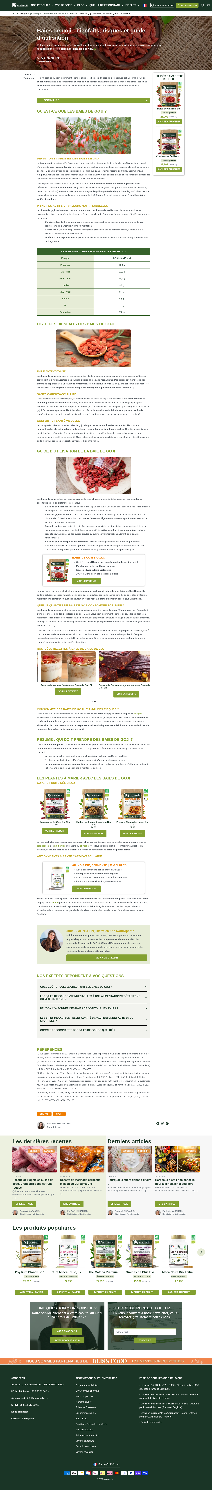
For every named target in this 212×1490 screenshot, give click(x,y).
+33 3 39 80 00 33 (164, 5)
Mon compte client (84, 1396)
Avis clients (81, 1418)
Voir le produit (86, 581)
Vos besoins (64, 5)
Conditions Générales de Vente (91, 1424)
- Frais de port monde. (150, 1422)
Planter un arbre (83, 1402)
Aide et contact (109, 5)
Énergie (44, 1114)
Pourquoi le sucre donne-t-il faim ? (129, 1181)
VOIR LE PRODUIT (54, 831)
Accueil (15, 13)
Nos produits (41, 5)
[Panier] (208, 5)
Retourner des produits (87, 1435)
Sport (59, 1114)
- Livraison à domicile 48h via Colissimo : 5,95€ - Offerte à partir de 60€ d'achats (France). (168, 1396)
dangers (138, 713)
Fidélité (131, 5)
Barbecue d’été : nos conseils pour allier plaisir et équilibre (175, 1181)
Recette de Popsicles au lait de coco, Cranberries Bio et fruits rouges (32, 1183)
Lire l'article (24, 1204)
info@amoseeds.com (67, 1340)
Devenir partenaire (84, 1441)
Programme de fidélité (86, 1385)
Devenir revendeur (84, 1452)
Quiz (92, 5)
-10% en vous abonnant (87, 1391)
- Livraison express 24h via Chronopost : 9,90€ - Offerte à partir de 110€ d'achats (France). (168, 1415)
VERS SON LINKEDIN (107, 957)
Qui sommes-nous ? (85, 1413)
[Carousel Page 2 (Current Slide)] (95, 701)
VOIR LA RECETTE (64, 694)
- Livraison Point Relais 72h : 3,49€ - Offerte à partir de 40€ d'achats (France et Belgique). (168, 1387)
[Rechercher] (203, 5)
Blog (81, 5)
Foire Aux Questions (85, 1407)
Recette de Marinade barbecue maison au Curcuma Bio (80, 1181)
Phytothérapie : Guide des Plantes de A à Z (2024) (52, 13)
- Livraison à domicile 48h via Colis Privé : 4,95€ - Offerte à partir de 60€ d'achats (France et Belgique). (169, 1405)
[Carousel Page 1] (92, 701)
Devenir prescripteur (85, 1446)
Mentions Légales (84, 1429)
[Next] (201, 1252)
